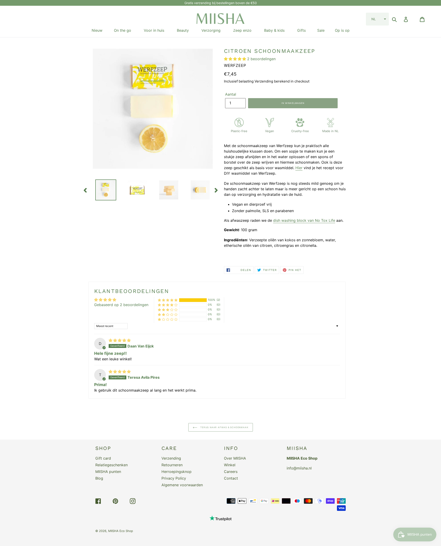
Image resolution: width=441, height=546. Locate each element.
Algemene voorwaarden (182, 485)
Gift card (103, 458)
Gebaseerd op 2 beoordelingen (121, 304)
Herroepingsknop (176, 471)
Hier (298, 167)
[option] (102, 190)
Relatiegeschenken (111, 465)
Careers (230, 471)
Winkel (229, 465)
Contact (231, 478)
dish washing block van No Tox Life (304, 220)
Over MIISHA (235, 458)
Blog (99, 478)
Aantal (230, 94)
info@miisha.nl (299, 468)
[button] (377, 19)
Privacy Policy (173, 478)
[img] (120, 340)
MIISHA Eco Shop (120, 531)
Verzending (171, 458)
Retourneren (172, 465)
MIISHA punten (108, 471)
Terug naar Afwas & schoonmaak (224, 427)
